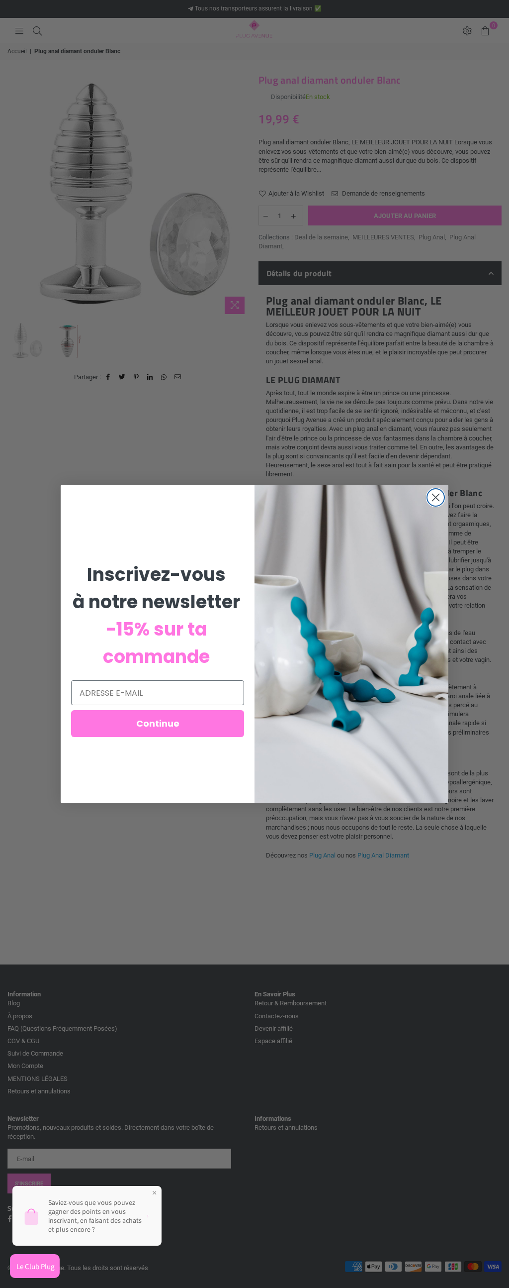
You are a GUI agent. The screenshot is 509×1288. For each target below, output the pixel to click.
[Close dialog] (435, 497)
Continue (157, 723)
